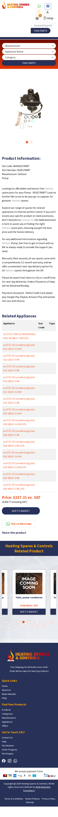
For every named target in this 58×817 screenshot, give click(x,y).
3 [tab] (18, 622)
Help (49, 18)
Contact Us (27, 219)
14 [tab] (37, 626)
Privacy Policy (48, 798)
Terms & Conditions (14, 798)
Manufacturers (9, 717)
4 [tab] (23, 622)
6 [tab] (35, 622)
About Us (6, 690)
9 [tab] (51, 622)
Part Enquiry (7, 753)
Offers (5, 725)
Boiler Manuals (9, 694)
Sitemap (30, 802)
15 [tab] (43, 626)
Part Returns (8, 745)
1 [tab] (27, 142)
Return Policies (32, 798)
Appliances (7, 721)
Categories (7, 713)
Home (5, 686)
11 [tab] (20, 626)
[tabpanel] (29, 109)
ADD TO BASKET (21, 510)
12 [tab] (26, 626)
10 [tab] (15, 626)
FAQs (4, 698)
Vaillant (49, 188)
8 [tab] (46, 622)
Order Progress (9, 749)
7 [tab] (40, 622)
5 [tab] (29, 622)
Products (6, 709)
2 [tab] (31, 142)
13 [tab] (32, 626)
